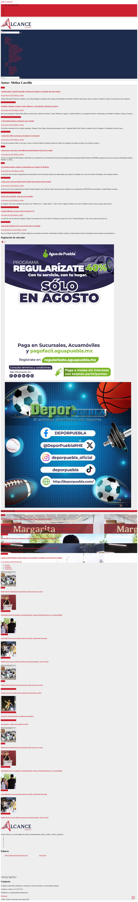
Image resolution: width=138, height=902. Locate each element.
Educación (12, 67)
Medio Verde (13, 61)
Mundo (11, 74)
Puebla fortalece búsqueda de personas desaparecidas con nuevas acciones (26, 519)
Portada (18, 117)
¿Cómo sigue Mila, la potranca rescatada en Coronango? (20, 136)
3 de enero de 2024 (7, 215)
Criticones (8, 43)
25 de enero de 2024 (7, 110)
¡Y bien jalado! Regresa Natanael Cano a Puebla (17, 121)
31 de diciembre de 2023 (9, 230)
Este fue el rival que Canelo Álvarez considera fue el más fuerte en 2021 (21, 693)
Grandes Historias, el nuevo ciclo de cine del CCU (18, 211)
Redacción (18, 523)
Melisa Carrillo (19, 95)
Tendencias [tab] (8, 569)
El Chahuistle (13, 45)
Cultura (3, 207)
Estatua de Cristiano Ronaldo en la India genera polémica (17, 716)
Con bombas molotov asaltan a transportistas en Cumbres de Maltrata (25, 167)
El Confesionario (14, 52)
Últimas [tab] (7, 565)
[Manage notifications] (133, 897)
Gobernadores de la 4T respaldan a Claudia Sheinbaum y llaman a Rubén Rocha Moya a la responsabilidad (38, 529)
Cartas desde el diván (15, 49)
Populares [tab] (8, 567)
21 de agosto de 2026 (8, 523)
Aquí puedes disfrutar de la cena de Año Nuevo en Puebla (20, 226)
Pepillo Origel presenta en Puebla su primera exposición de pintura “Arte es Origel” (29, 548)
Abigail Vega (19, 552)
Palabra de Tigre (14, 56)
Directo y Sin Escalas (16, 50)
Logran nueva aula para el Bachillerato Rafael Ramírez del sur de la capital (26, 150)
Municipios (8, 40)
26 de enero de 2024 (7, 95)
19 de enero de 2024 (7, 140)
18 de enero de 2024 (7, 171)
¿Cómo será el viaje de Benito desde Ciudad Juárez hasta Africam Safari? (26, 182)
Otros (6, 65)
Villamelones (13, 70)
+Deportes (4, 689)
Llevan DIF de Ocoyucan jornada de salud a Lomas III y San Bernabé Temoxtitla (29, 538)
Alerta (7, 63)
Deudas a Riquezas (15, 59)
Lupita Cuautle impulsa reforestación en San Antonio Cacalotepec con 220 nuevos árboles (31, 558)
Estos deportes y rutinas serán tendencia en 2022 (14, 724)
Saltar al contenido (7, 2)
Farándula (12, 72)
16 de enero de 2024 (7, 186)
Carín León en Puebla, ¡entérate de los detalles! (17, 196)
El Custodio (12, 54)
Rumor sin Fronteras (15, 58)
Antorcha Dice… (14, 47)
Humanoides (13, 68)
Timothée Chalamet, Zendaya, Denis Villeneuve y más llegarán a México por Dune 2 (29, 106)
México (7, 38)
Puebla (7, 41)
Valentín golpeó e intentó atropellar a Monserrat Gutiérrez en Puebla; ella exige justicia (30, 91)
